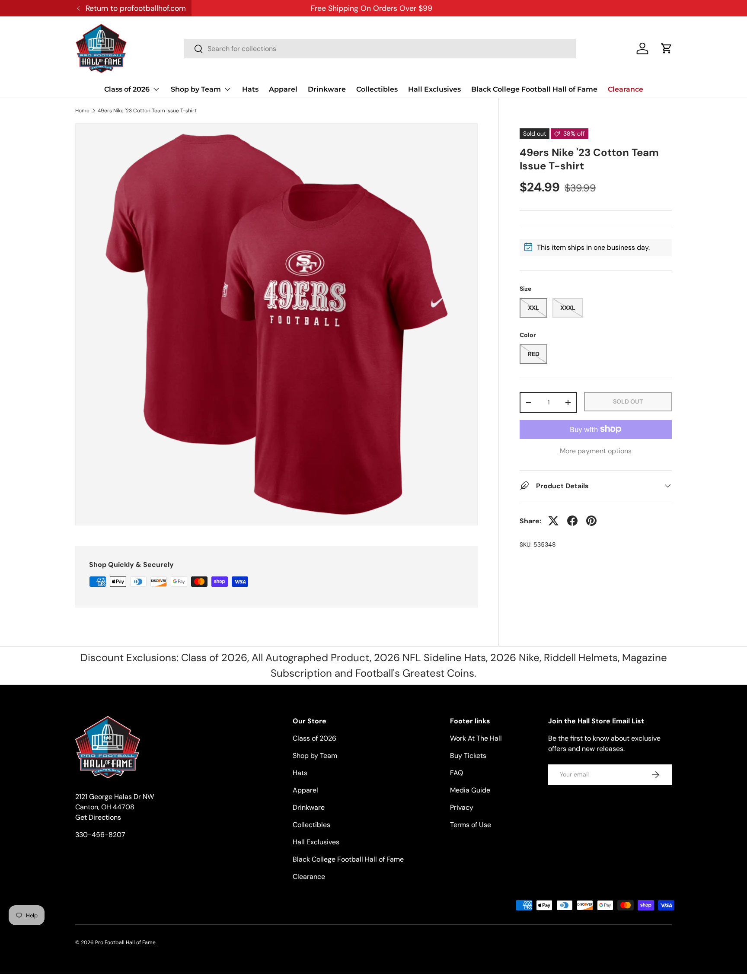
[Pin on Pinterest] (591, 520)
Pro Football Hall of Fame (125, 942)
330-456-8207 (100, 834)
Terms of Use (470, 824)
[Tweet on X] (553, 520)
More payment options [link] (596, 450)
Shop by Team (196, 89)
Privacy (461, 807)
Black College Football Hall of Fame (534, 89)
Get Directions (98, 817)
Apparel (283, 89)
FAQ (456, 772)
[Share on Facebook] (572, 520)
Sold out (628, 401)
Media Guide (470, 790)
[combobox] (380, 48)
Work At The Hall (476, 738)
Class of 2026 (127, 89)
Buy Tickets (468, 755)
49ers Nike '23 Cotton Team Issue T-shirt (147, 110)
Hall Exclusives (434, 89)
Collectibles (377, 89)
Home (82, 110)
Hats (250, 89)
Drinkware (327, 89)
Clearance (625, 89)
